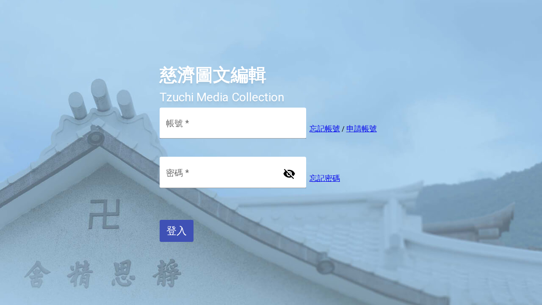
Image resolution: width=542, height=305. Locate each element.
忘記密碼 (325, 178)
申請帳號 (361, 128)
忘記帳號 (325, 128)
